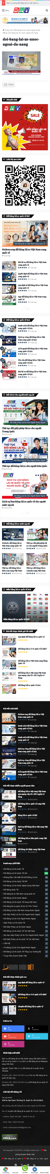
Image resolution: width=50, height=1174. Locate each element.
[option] (25, 608)
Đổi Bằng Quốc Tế (10, 890)
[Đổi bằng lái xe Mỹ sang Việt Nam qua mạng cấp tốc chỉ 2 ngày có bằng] (9, 795)
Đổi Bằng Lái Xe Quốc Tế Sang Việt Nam (20, 902)
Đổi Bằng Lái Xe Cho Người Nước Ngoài (19, 919)
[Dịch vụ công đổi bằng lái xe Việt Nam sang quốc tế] (9, 764)
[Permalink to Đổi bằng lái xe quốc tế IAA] (9, 693)
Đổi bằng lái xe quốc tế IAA (29, 685)
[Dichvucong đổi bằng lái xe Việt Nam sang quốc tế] (9, 718)
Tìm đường (5, 1172)
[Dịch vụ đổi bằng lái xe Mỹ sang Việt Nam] (9, 830)
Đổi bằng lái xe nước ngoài (37, 1158)
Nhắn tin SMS (44, 1172)
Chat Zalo (15, 1172)
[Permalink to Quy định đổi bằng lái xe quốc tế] (9, 645)
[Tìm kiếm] (47, 11)
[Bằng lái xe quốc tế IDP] (9, 819)
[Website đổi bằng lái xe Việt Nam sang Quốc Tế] (13, 534)
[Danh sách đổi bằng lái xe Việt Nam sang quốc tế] (9, 741)
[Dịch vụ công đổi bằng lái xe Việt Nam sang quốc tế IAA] (9, 341)
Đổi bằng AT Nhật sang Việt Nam (31, 849)
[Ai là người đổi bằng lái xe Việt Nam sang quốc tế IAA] (9, 352)
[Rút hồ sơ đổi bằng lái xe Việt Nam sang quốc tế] (9, 266)
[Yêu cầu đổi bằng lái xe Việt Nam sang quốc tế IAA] (9, 364)
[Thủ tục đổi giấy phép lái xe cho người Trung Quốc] (37, 534)
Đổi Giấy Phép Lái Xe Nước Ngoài (17, 927)
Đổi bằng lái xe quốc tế (13, 1158)
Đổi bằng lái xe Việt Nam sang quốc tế (19, 894)
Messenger (34, 1172)
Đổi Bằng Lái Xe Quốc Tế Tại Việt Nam (19, 931)
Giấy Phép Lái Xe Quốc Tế (14, 923)
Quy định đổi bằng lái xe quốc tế (31, 637)
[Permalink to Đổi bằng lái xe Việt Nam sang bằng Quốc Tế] (9, 669)
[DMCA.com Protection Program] (9, 1140)
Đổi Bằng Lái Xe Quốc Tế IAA (15, 873)
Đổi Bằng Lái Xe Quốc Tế (13, 869)
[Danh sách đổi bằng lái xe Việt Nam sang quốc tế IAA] (9, 329)
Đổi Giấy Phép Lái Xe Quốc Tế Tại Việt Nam (21, 939)
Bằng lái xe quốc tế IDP (27, 815)
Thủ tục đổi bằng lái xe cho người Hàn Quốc (24, 466)
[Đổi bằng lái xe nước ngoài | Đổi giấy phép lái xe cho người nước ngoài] (21, 10)
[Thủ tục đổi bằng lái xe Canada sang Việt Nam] (37, 559)
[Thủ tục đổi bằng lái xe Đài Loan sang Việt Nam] (13, 559)
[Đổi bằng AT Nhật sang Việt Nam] (9, 853)
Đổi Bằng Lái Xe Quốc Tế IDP (15, 881)
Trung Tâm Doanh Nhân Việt (15, 956)
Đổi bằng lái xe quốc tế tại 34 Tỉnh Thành (20, 906)
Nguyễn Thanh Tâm (9, 1068)
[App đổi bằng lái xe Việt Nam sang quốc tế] (9, 300)
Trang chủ (8, 30)
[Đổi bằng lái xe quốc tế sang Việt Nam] (9, 807)
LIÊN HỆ (6, 943)
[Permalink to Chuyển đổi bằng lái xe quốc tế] (9, 1014)
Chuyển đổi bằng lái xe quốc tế (30, 1006)
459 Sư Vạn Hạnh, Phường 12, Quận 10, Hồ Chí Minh (22, 1100)
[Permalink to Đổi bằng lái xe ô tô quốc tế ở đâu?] (9, 657)
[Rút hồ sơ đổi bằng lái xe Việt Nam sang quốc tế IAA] (9, 375)
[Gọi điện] (25, 1168)
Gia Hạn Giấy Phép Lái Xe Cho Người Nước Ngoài (23, 935)
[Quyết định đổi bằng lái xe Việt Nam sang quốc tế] (9, 277)
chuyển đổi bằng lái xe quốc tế (20, 1111)
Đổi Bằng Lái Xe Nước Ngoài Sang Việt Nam (21, 886)
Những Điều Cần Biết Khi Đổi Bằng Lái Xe (20, 877)
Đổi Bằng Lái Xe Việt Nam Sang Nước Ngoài (21, 910)
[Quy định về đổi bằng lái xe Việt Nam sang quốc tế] (9, 289)
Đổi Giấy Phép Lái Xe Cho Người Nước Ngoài (21, 914)
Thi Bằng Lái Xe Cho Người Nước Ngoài (19, 947)
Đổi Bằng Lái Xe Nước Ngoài (15, 898)
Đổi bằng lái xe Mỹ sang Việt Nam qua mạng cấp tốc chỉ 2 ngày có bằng (32, 675)
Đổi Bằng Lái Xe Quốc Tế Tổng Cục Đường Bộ (22, 952)
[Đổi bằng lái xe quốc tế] (25, 20)
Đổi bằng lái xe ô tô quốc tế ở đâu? (32, 649)
